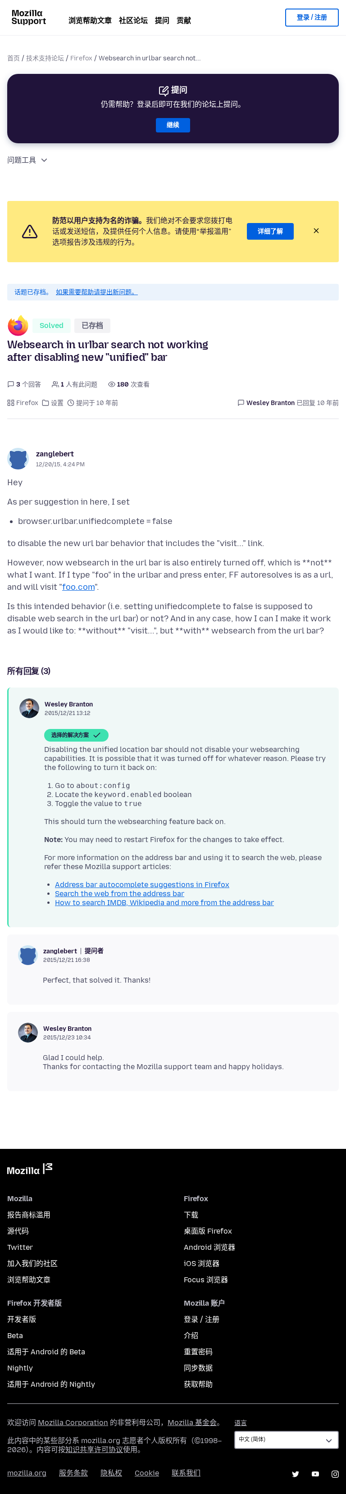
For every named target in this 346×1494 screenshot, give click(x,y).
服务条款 (73, 1473)
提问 (162, 20)
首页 (13, 58)
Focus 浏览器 (206, 1279)
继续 (173, 125)
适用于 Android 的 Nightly (51, 1384)
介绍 (191, 1335)
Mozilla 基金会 (192, 1422)
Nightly (20, 1368)
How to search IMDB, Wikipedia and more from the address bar (164, 902)
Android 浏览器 (209, 1247)
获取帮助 (198, 1384)
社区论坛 (133, 20)
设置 (57, 403)
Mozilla (29, 1170)
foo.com (78, 587)
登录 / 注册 (312, 17)
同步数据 (198, 1368)
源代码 (18, 1231)
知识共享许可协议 (94, 1449)
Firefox (81, 58)
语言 (240, 1423)
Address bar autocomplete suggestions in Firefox (142, 884)
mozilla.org (26, 1473)
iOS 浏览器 (201, 1263)
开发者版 (21, 1319)
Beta (15, 1335)
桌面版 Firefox (208, 1231)
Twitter (20, 1247)
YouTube (315, 1474)
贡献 (184, 20)
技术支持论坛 (45, 58)
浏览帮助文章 (90, 20)
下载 (191, 1215)
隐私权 (111, 1473)
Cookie (147, 1473)
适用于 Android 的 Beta (46, 1352)
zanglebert (55, 454)
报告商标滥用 (28, 1215)
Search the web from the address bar (119, 893)
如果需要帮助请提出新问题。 (97, 292)
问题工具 (21, 160)
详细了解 (270, 231)
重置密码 (198, 1352)
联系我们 (186, 1473)
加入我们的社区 (32, 1263)
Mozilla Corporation (73, 1422)
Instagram (335, 1474)
